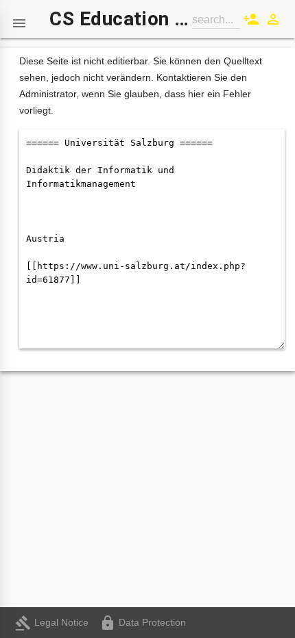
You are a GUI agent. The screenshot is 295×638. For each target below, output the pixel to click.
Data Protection (142, 622)
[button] (19, 19)
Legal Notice (51, 622)
